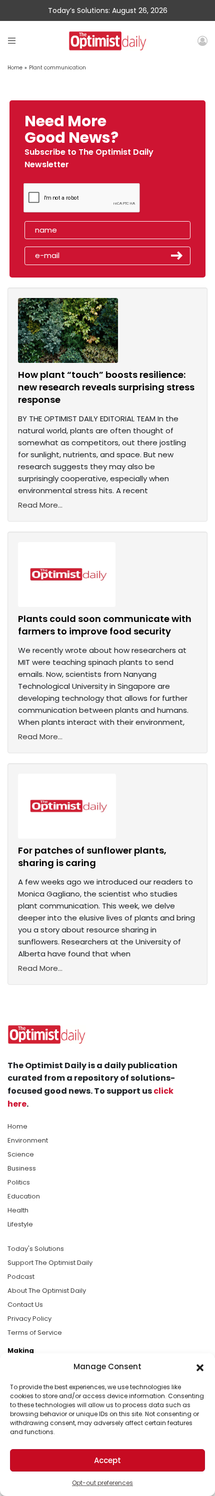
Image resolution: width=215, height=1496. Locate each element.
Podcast (21, 1276)
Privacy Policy (30, 1318)
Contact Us (25, 1304)
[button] (200, 1367)
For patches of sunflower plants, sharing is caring (92, 856)
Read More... (40, 505)
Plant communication (57, 67)
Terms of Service (35, 1332)
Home (15, 67)
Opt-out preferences (102, 1483)
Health (18, 1210)
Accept (107, 1460)
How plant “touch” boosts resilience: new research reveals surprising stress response (106, 387)
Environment (28, 1140)
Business (22, 1168)
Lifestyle (20, 1224)
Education (24, 1196)
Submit (177, 255)
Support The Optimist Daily (50, 1262)
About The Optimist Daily (47, 1290)
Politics (19, 1182)
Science (21, 1154)
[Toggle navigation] (12, 40)
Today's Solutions (36, 1248)
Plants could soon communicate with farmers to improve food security (105, 624)
